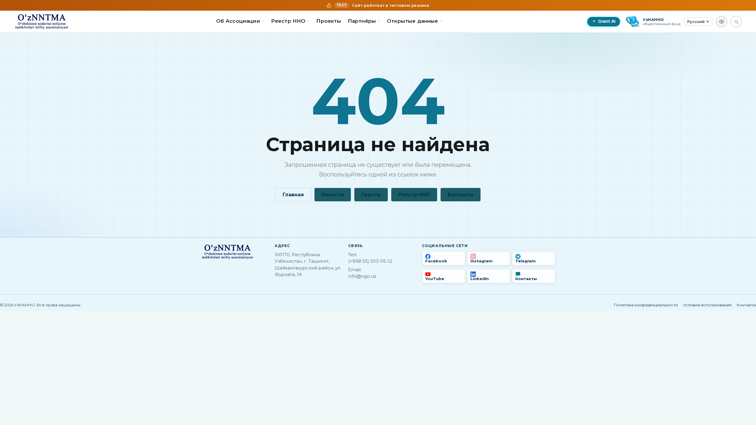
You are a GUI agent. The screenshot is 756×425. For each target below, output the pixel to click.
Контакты (460, 194)
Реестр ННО (414, 194)
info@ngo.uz (362, 276)
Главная (293, 194)
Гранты (371, 194)
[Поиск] (736, 21)
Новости (333, 194)
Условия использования (707, 305)
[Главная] (41, 21)
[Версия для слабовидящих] (721, 21)
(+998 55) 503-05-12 (370, 261)
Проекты (328, 21)
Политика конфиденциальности (646, 305)
